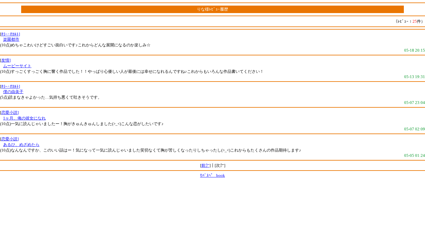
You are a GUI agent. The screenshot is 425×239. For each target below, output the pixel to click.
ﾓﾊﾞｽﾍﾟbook (212, 175)
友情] (6, 60)
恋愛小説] (10, 112)
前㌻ (205, 165)
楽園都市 (11, 39)
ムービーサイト (17, 65)
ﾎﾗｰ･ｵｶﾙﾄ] (10, 34)
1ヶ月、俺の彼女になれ (24, 118)
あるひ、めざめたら (21, 144)
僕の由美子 (13, 91)
